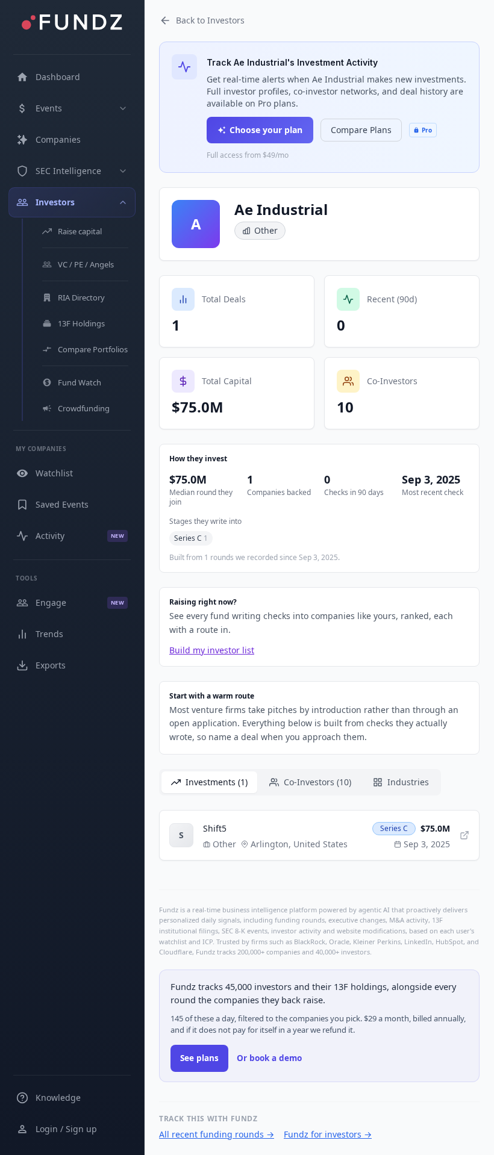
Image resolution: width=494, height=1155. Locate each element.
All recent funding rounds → (216, 1134)
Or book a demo (269, 1058)
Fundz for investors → (328, 1134)
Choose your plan (266, 129)
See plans (199, 1058)
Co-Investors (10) (317, 782)
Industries (408, 782)
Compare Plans (361, 129)
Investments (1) (217, 782)
